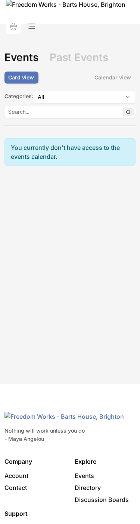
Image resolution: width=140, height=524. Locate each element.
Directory (88, 487)
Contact (15, 487)
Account (16, 475)
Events (84, 475)
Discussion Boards (102, 499)
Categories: (16, 96)
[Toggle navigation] (32, 26)
